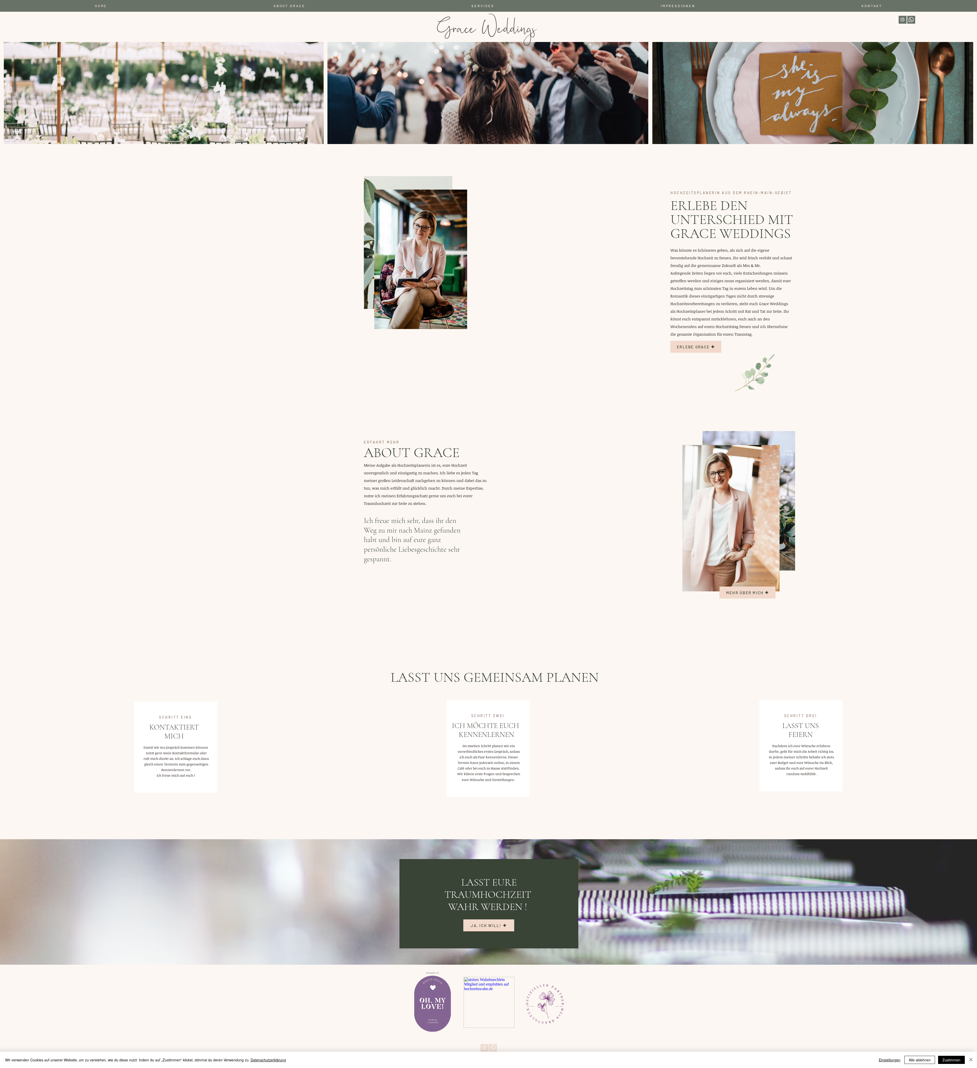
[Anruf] (911, 19)
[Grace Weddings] (902, 19)
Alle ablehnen (920, 1059)
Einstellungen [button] (889, 1059)
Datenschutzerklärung (268, 1059)
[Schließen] (971, 1060)
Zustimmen (951, 1059)
